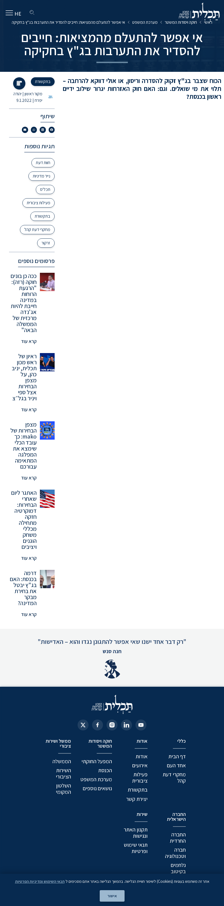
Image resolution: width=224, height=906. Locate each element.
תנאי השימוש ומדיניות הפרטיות (40, 881)
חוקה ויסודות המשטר (181, 22)
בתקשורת (42, 216)
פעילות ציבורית (38, 203)
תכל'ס (45, 189)
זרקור (46, 243)
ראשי (208, 22)
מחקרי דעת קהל (37, 229)
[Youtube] (140, 725)
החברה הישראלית (176, 816)
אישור (112, 895)
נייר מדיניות (41, 176)
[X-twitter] (83, 725)
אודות (142, 741)
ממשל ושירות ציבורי (58, 743)
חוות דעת (43, 162)
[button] (52, 130)
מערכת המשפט (145, 22)
